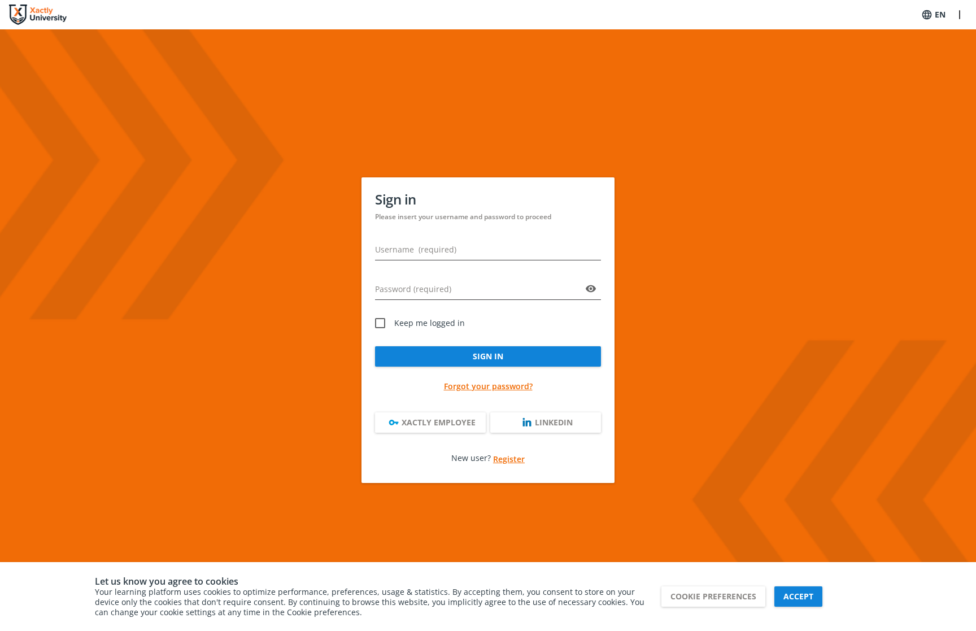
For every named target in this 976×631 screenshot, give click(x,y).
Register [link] (509, 459)
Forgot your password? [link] (488, 386)
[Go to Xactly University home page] (38, 15)
